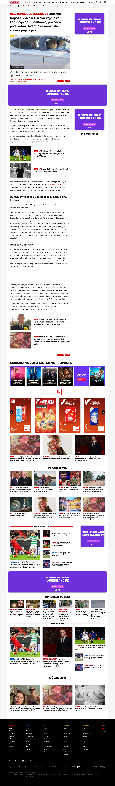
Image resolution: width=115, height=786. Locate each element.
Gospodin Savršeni (48, 746)
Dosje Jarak (65, 6)
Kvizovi (84, 746)
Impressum (12, 767)
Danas (11, 725)
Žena (62, 2)
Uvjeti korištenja (29, 767)
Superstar (46, 744)
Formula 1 (28, 749)
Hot (40, 2)
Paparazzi (46, 736)
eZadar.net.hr (90, 774)
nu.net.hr (97, 774)
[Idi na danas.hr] (16, 2)
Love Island (46, 741)
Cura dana (85, 731)
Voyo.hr (22, 774)
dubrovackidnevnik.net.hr (78, 774)
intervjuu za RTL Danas (59, 184)
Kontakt (57, 767)
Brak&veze (65, 728)
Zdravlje (65, 749)
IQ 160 (73, 2)
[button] (12, 368)
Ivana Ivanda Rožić (30, 79)
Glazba (45, 733)
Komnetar (85, 736)
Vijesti (11, 6)
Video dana (85, 749)
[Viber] (66, 81)
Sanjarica (104, 734)
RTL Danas (36, 6)
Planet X (84, 741)
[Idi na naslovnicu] (28, 3)
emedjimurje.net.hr (30, 774)
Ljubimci (65, 738)
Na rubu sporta (29, 736)
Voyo (45, 752)
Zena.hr (16, 774)
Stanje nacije (55, 6)
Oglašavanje (20, 767)
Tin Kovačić (41, 79)
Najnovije (104, 731)
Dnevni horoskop (86, 733)
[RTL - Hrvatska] (95, 767)
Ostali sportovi (29, 744)
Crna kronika (26, 6)
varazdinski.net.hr (57, 774)
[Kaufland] (57, 392)
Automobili (65, 754)
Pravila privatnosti (49, 767)
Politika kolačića (39, 767)
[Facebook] (58, 81)
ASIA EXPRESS (81, 2)
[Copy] (68, 81)
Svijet (18, 6)
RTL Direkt (45, 6)
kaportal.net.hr (47, 774)
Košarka (28, 738)
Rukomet (28, 731)
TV (44, 738)
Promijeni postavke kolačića (68, 767)
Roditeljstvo (66, 746)
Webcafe (55, 2)
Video (103, 728)
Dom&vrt (65, 731)
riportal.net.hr (66, 774)
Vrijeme (74, 6)
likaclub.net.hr (29, 776)
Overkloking (85, 738)
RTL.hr (11, 774)
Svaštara (84, 744)
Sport (35, 2)
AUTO (67, 2)
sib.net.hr (39, 774)
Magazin (47, 2)
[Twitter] (60, 81)
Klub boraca (29, 733)
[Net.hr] (102, 767)
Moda (64, 741)
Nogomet (28, 728)
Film (45, 731)
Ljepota (65, 736)
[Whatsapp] (63, 81)
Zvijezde (46, 728)
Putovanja (65, 744)
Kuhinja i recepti (67, 733)
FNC (27, 746)
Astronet (84, 728)
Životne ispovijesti (67, 752)
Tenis (27, 741)
